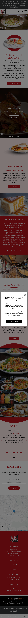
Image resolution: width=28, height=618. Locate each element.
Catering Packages (14, 321)
